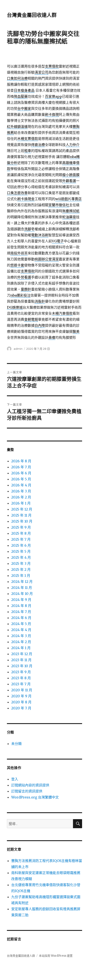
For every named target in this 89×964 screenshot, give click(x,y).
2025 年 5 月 (21, 551)
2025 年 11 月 (21, 515)
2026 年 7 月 (21, 467)
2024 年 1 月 (21, 648)
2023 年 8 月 (21, 678)
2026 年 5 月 (21, 479)
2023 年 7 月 (21, 684)
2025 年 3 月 (21, 563)
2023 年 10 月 (21, 666)
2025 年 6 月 (21, 545)
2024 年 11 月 (21, 587)
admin (18, 348)
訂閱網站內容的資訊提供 (30, 785)
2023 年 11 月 (21, 660)
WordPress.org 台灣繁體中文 (35, 797)
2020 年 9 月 (21, 696)
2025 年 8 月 (21, 533)
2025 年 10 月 (21, 521)
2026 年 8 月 (21, 461)
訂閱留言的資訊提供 (26, 791)
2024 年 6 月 (21, 618)
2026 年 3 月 (21, 491)
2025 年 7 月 (21, 539)
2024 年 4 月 (21, 630)
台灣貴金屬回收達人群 (32, 15)
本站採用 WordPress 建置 (56, 956)
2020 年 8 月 (21, 702)
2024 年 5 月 (21, 624)
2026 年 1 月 (21, 503)
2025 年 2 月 (21, 569)
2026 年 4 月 (21, 485)
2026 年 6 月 (21, 473)
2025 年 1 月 (20, 575)
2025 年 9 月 (21, 527)
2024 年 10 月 (22, 593)
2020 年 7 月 (21, 708)
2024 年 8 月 (21, 605)
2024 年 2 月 (21, 642)
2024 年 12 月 (22, 581)
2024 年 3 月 (21, 636)
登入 (14, 779)
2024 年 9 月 (21, 599)
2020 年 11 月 (21, 690)
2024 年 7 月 (21, 612)
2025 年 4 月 (21, 557)
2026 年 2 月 (21, 497)
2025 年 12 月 (21, 509)
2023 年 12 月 (21, 654)
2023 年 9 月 (21, 672)
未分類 (16, 743)
